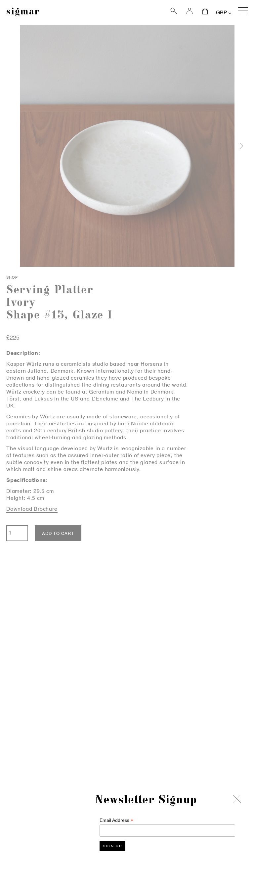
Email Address (116, 820)
